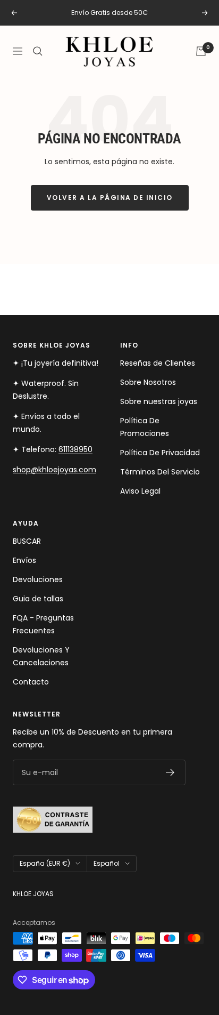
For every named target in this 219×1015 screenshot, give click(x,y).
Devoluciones (38, 579)
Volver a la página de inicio (110, 197)
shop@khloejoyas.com (54, 469)
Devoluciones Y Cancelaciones (41, 656)
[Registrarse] (170, 772)
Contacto (31, 681)
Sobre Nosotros (148, 382)
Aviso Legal (140, 491)
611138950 (75, 449)
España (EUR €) (45, 863)
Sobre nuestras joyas (158, 401)
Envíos (24, 560)
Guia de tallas (38, 598)
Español (107, 863)
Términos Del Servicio (160, 471)
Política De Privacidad (160, 452)
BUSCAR (27, 541)
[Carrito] (201, 51)
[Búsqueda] (38, 51)
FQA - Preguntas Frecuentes (43, 624)
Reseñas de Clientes (157, 363)
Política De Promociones (144, 427)
